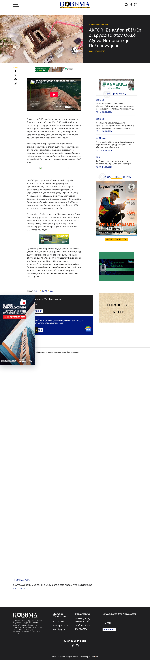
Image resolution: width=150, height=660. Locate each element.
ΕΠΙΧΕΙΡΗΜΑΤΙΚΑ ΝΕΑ (98, 25)
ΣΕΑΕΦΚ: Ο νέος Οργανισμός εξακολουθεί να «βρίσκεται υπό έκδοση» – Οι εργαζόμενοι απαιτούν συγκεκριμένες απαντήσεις (115, 106)
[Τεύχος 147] (116, 208)
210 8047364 (81, 629)
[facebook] (131, 4)
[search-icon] (126, 4)
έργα (44, 291)
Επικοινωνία (59, 621)
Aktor (36, 291)
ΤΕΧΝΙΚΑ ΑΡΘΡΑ (22, 580)
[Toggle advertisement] (36, 330)
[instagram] (135, 4)
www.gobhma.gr (20, 620)
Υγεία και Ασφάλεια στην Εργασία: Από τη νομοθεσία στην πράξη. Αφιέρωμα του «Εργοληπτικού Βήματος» (115, 144)
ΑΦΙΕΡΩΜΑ (100, 138)
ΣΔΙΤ (52, 291)
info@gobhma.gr (83, 625)
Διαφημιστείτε (60, 625)
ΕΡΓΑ (98, 157)
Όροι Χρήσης (59, 629)
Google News (65, 320)
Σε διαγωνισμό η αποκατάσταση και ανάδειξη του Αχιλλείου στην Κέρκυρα (113, 162)
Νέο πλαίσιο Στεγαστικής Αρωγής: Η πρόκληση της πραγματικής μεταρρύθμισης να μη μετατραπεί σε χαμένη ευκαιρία (115, 125)
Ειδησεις (100, 100)
